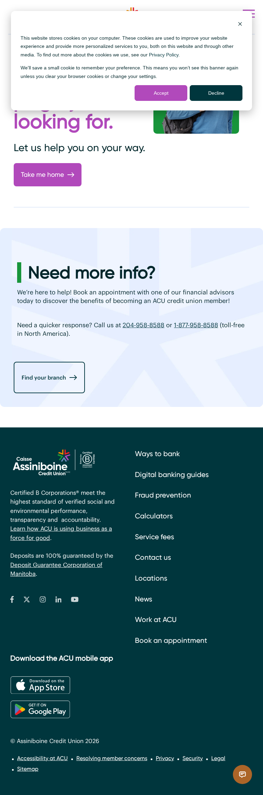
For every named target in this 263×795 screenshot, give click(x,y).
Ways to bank (157, 454)
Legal (218, 758)
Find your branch (44, 377)
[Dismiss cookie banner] (240, 25)
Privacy (165, 758)
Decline (216, 93)
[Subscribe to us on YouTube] (75, 601)
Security (193, 758)
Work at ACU (156, 619)
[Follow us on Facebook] (12, 601)
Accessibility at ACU (42, 758)
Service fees (154, 537)
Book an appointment (171, 640)
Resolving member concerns (111, 758)
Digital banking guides (172, 475)
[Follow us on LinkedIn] (58, 601)
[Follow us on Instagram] (43, 601)
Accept (161, 93)
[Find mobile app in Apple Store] (40, 685)
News (143, 599)
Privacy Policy (163, 54)
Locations (151, 578)
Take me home (42, 174)
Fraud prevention (163, 495)
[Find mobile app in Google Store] (40, 709)
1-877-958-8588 (196, 325)
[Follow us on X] (26, 601)
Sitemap (27, 769)
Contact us (153, 557)
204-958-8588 (143, 325)
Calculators (154, 516)
